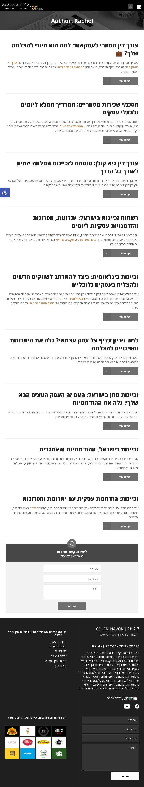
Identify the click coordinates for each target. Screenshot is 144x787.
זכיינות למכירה (58, 656)
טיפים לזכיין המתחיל (55, 660)
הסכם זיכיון (109, 646)
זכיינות (96, 646)
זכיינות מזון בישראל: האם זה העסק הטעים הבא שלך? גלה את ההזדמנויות (78, 399)
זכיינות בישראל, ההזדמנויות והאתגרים (89, 449)
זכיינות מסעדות (58, 646)
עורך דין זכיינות (58, 641)
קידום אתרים (114, 698)
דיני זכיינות (60, 651)
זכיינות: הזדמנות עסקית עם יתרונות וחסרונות (80, 498)
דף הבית (134, 646)
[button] (5, 192)
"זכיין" (34, 508)
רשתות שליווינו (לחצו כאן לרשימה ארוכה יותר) (35, 717)
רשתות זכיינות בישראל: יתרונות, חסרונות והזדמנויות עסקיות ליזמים (85, 222)
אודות (122, 646)
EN (130, 6)
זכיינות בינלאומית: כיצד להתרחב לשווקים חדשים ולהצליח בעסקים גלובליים (75, 280)
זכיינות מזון (61, 665)
